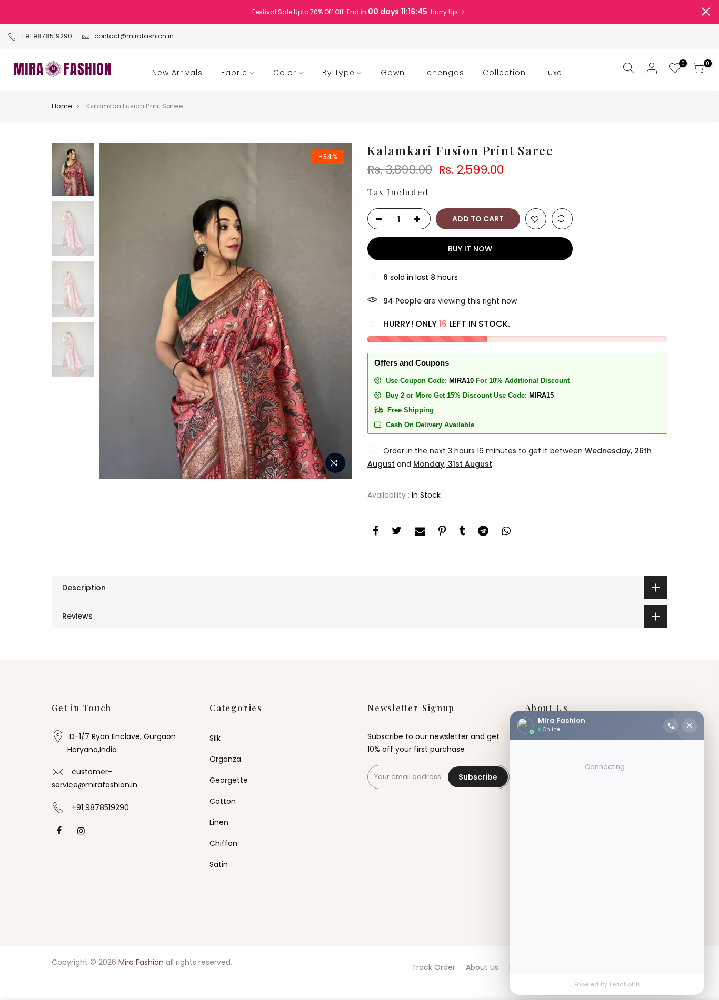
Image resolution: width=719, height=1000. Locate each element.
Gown (393, 72)
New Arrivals (177, 72)
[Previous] (117, 311)
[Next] (333, 311)
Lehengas (443, 72)
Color (284, 72)
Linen (218, 822)
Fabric (234, 72)
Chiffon (223, 843)
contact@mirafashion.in (134, 36)
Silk (215, 738)
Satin (218, 864)
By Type (338, 72)
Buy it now (470, 249)
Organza (225, 759)
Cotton (222, 801)
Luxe (553, 72)
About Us (482, 967)
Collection (504, 72)
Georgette (228, 780)
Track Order (433, 967)
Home (62, 106)
